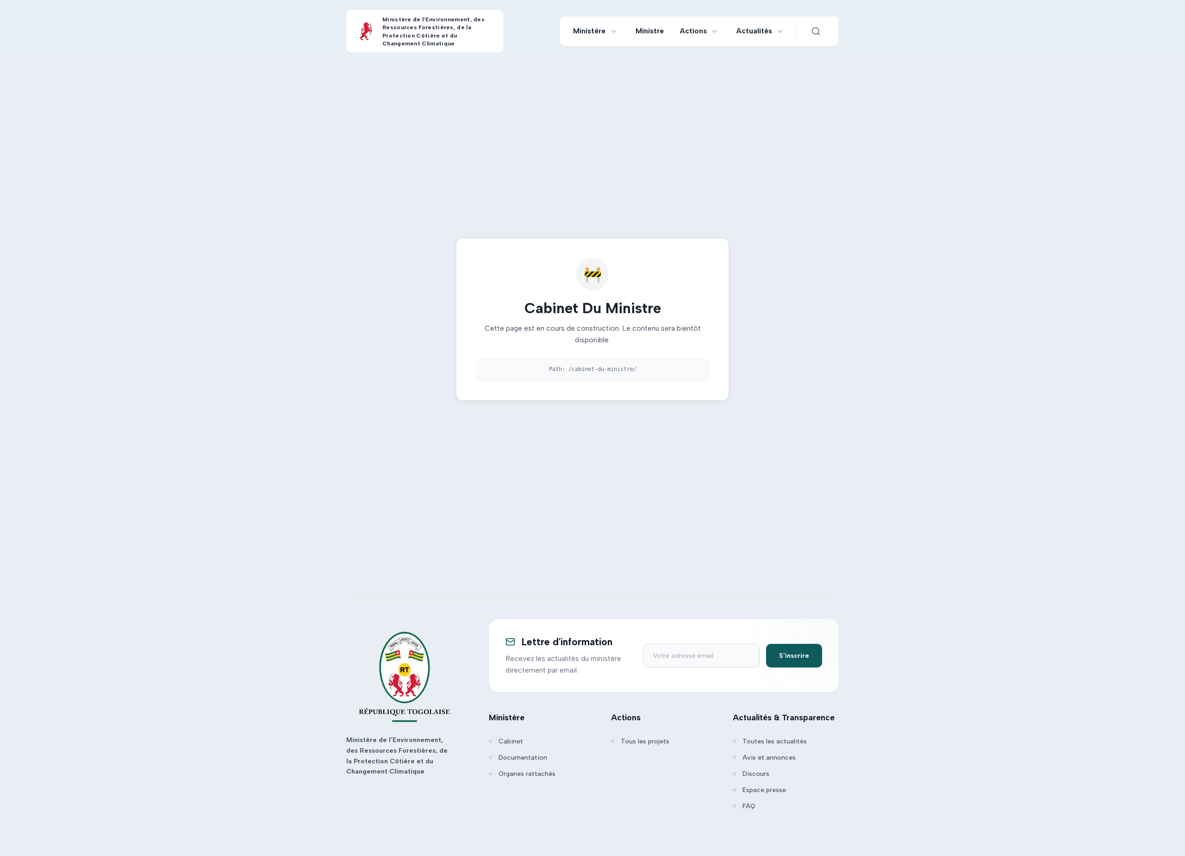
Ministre (650, 30)
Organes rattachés (527, 774)
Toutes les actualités (774, 741)
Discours (755, 774)
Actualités (754, 30)
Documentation (523, 758)
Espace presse (764, 790)
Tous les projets (645, 741)
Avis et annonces (769, 758)
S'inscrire (794, 656)
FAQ (748, 806)
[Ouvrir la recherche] (815, 31)
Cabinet (511, 741)
